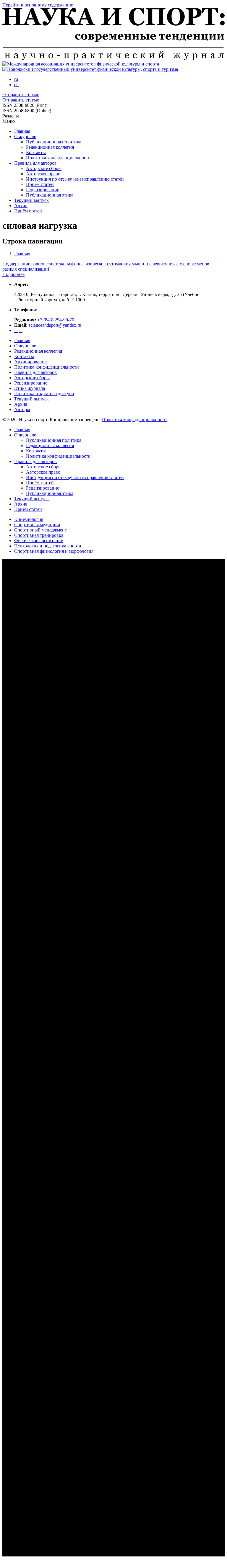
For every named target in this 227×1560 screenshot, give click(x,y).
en (16, 84)
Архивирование (30, 361)
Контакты (36, 152)
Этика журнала (29, 388)
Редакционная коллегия (50, 147)
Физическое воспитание (38, 540)
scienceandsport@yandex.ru (55, 325)
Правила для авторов (35, 163)
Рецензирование (42, 189)
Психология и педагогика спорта (47, 545)
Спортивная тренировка (38, 535)
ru (16, 79)
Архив (20, 205)
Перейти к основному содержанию (37, 4)
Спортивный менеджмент (40, 529)
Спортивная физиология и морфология (53, 551)
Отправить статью (20, 94)
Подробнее (13, 274)
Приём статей (40, 184)
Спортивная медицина (37, 524)
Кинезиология (28, 519)
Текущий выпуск (31, 200)
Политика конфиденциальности (58, 157)
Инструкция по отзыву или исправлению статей (75, 178)
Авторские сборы (43, 168)
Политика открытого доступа (44, 393)
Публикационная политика (53, 141)
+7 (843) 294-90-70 (55, 319)
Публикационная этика (49, 194)
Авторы (22, 409)
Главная (22, 131)
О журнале (25, 136)
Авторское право (43, 173)
